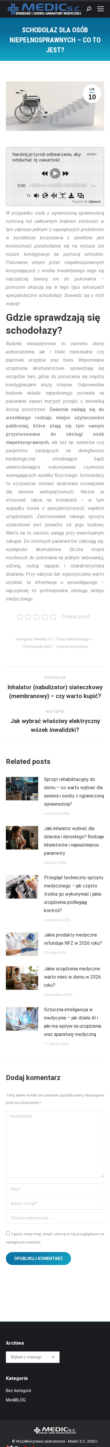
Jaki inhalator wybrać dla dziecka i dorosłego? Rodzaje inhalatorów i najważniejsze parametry (74, 841)
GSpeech (94, 201)
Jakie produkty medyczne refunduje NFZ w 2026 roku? (73, 939)
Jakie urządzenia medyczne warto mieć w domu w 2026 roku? (72, 977)
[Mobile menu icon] (100, 8)
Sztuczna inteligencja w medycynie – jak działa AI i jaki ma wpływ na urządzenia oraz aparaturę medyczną (72, 1022)
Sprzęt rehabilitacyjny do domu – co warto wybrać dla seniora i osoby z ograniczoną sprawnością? (74, 792)
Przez (73, 639)
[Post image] (22, 788)
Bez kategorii (18, 1390)
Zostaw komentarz (72, 646)
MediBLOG (43, 639)
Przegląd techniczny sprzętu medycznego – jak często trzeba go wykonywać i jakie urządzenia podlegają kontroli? (73, 894)
